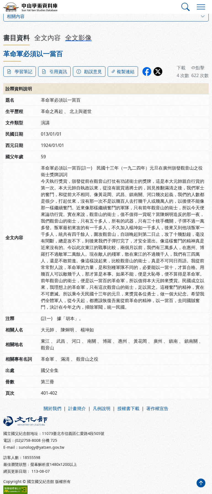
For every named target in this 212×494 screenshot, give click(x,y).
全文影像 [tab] (78, 37)
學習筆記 (23, 71)
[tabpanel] (106, 224)
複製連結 (125, 71)
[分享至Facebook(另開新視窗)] (146, 71)
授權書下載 (128, 408)
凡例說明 (101, 408)
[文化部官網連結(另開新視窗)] (53, 421)
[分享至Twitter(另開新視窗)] (157, 71)
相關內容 (16, 16)
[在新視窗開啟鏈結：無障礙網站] (15, 489)
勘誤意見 (93, 71)
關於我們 (52, 408)
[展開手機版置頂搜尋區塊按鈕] (185, 6)
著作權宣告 (157, 408)
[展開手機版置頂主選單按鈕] (201, 6)
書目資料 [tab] (16, 37)
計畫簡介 (77, 408)
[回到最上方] (201, 483)
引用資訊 (58, 71)
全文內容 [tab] (47, 37)
